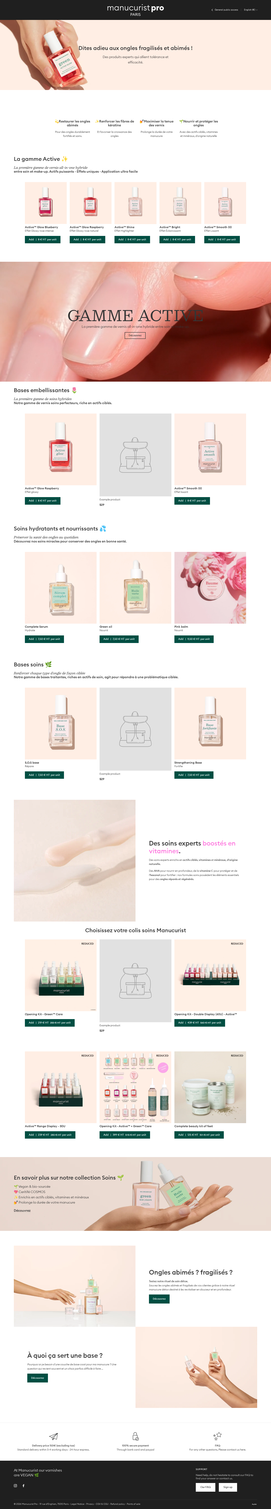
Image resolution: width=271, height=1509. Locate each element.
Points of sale (133, 1504)
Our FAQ (205, 1487)
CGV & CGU (102, 1504)
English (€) (250, 10)
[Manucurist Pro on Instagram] (15, 1485)
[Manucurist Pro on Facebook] (23, 1485)
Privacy (90, 1504)
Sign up (227, 1487)
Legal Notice (77, 1504)
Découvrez (135, 335)
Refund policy (117, 1504)
